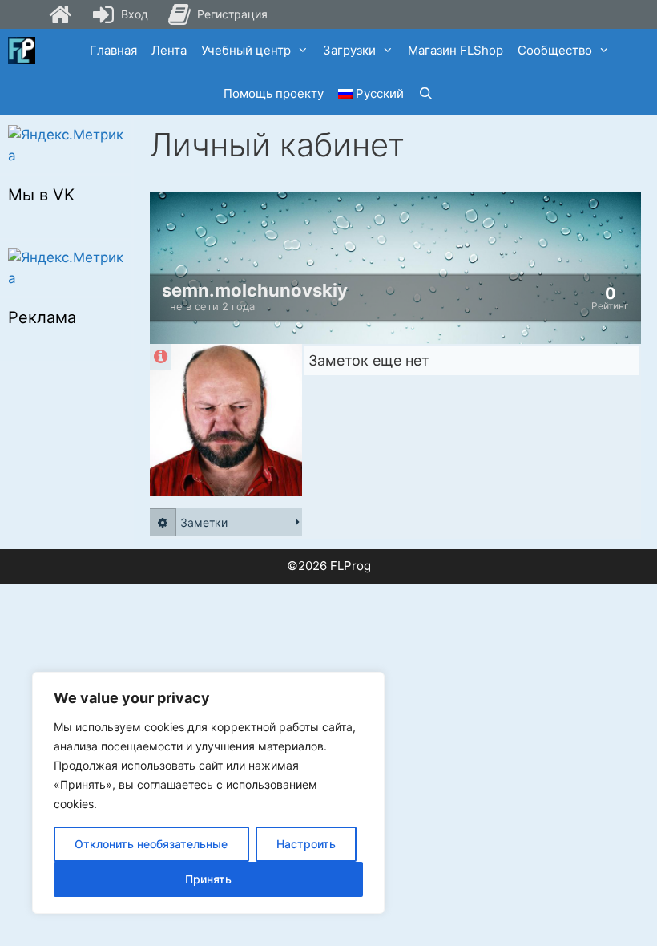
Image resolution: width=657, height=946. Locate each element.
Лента (169, 50)
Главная (113, 50)
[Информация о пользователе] (160, 357)
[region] (208, 793)
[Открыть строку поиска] (426, 93)
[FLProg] (21, 50)
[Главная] (60, 14)
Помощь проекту (274, 93)
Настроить (306, 844)
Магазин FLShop (455, 50)
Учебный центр (246, 50)
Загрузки (349, 50)
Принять (208, 879)
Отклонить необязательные (151, 844)
